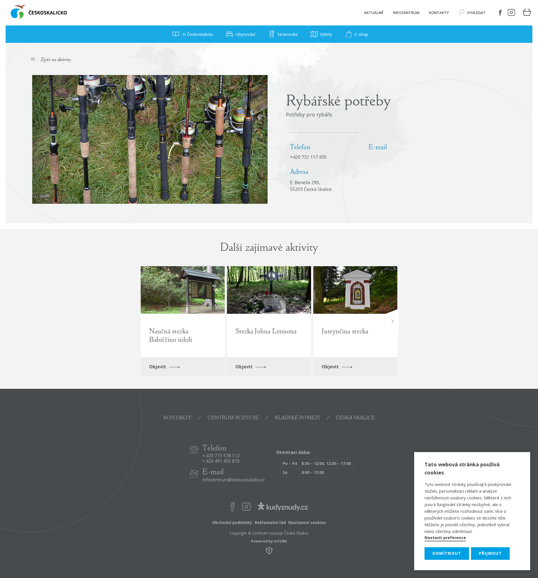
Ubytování (245, 34)
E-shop (361, 34)
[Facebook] (500, 12)
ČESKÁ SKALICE (355, 418)
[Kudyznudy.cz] (282, 508)
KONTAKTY (177, 418)
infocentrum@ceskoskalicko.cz (233, 480)
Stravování (287, 34)
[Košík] (526, 12)
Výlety (326, 34)
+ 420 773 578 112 (221, 456)
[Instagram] (511, 12)
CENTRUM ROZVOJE (233, 418)
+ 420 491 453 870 (221, 461)
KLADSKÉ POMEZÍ (297, 418)
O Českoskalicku (197, 34)
